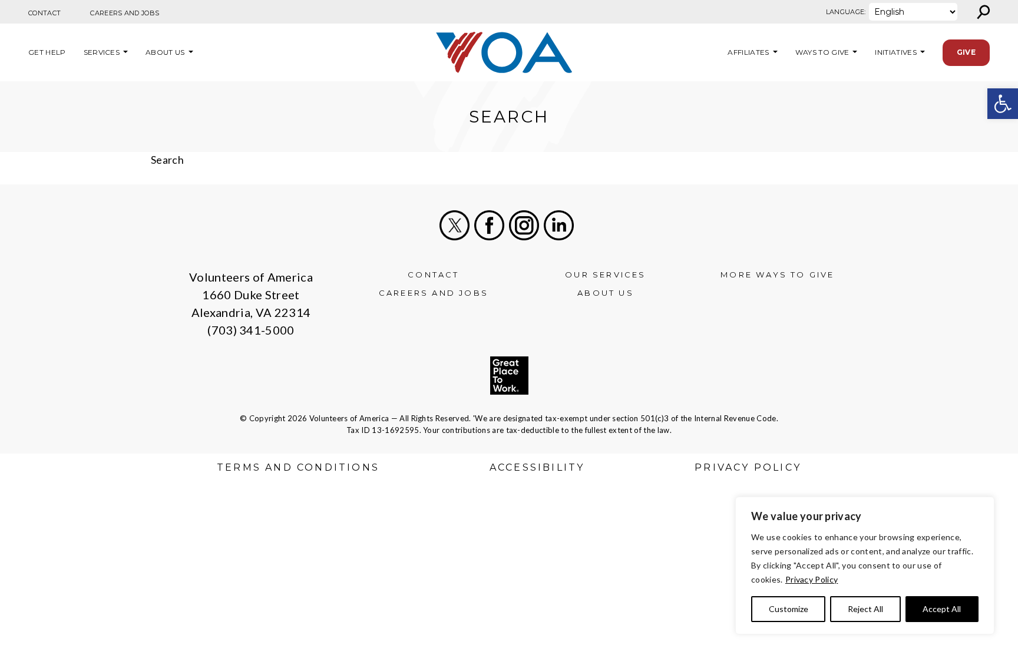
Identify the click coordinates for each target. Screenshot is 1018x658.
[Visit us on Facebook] (489, 225)
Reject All (865, 609)
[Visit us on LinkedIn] (559, 225)
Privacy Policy (811, 579)
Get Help (47, 52)
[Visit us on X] (454, 225)
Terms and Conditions (298, 467)
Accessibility (537, 467)
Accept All (942, 609)
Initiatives (896, 52)
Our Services (605, 274)
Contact (44, 13)
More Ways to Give (777, 274)
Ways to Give (822, 52)
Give (966, 52)
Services (102, 52)
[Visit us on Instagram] (524, 225)
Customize (788, 609)
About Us (165, 52)
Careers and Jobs (124, 13)
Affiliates (746, 52)
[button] (1002, 103)
